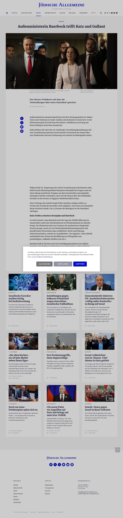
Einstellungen (63, 264)
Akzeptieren (80, 264)
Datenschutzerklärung (44, 257)
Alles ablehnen (44, 264)
